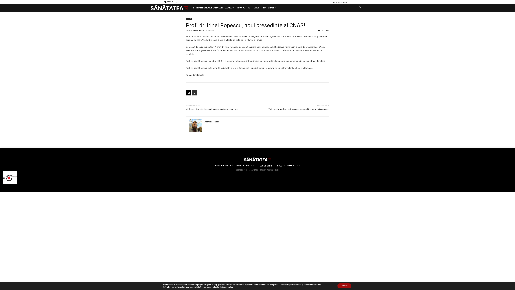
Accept (344, 285)
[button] (360, 8)
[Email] (188, 92)
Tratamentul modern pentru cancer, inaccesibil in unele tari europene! (298, 109)
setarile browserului (223, 287)
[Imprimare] (194, 92)
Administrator (198, 31)
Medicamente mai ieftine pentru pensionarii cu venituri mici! (212, 109)
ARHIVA (189, 19)
